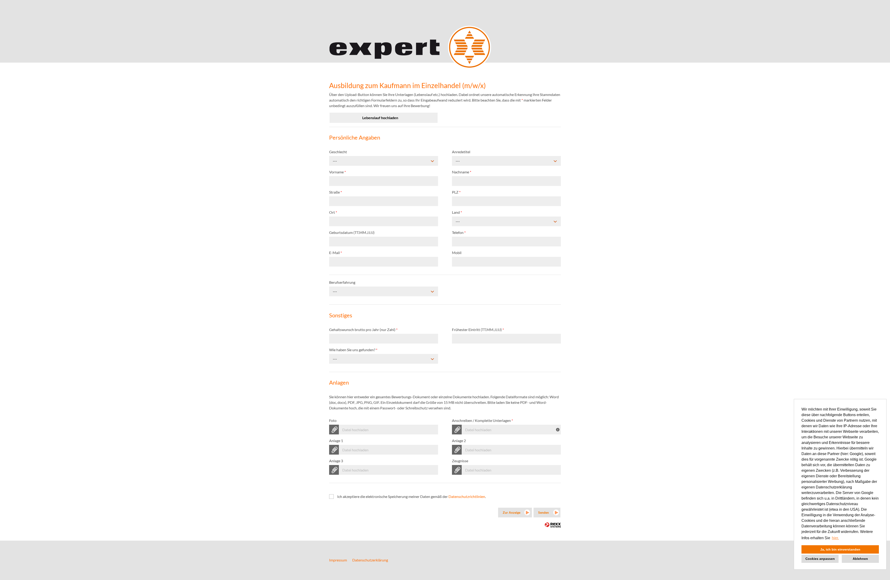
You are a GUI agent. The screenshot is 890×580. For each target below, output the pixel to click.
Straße (335, 192)
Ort (333, 212)
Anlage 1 (336, 440)
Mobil (456, 252)
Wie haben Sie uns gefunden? (353, 349)
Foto (333, 420)
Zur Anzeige (511, 512)
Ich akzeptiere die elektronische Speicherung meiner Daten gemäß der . (411, 496)
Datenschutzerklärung (370, 560)
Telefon (459, 232)
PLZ (456, 192)
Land (457, 212)
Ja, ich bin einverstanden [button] (840, 549)
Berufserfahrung (342, 282)
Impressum (338, 560)
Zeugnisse (460, 461)
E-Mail (335, 252)
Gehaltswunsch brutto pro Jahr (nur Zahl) (363, 329)
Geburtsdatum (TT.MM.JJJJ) (352, 232)
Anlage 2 (459, 440)
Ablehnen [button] (860, 559)
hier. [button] (835, 538)
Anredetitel (461, 152)
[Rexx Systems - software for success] (553, 525)
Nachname (461, 172)
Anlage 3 (336, 461)
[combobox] (383, 161)
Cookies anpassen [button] (820, 559)
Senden (543, 512)
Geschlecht (338, 152)
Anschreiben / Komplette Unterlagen (482, 420)
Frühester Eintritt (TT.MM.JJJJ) (478, 329)
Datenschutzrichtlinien (466, 496)
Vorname (337, 172)
